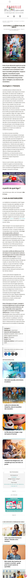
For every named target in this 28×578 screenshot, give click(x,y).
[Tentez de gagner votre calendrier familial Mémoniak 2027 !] (14, 504)
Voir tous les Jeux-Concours (14, 511)
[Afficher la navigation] (8, 17)
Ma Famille (10, 21)
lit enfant (14, 477)
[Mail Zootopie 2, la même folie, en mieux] (16, 354)
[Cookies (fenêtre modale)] (25, 575)
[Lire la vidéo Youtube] (14, 178)
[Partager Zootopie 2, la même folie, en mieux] (5, 354)
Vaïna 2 (12, 218)
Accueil (4, 21)
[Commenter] (12, 354)
